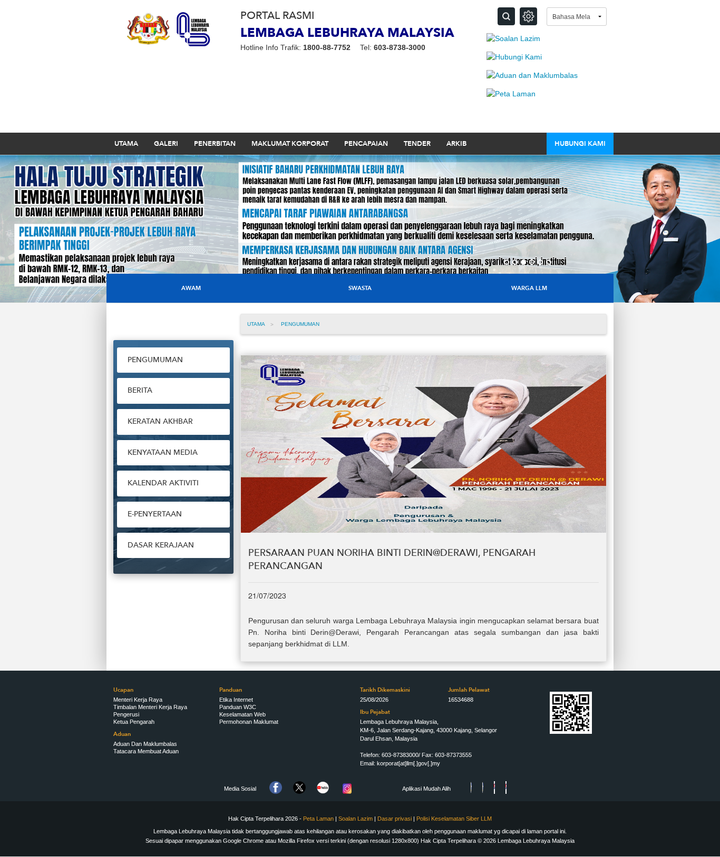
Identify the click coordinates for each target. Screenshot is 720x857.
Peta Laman (318, 818)
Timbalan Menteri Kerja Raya (150, 707)
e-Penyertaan (155, 514)
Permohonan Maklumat (248, 722)
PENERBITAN (215, 143)
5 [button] (540, 262)
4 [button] (531, 262)
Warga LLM (529, 288)
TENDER (417, 143)
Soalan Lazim (355, 818)
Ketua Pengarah (133, 722)
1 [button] (506, 262)
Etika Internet (236, 699)
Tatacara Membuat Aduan (146, 751)
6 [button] (548, 262)
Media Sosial (240, 788)
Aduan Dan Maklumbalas (145, 744)
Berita (140, 390)
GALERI (166, 143)
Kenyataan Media (163, 452)
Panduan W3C (237, 707)
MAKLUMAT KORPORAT (289, 143)
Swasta (360, 288)
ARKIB (456, 143)
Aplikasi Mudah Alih (426, 788)
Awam (191, 288)
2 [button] (515, 262)
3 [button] (523, 262)
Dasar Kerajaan (161, 545)
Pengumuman (155, 360)
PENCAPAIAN (366, 143)
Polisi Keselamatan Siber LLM (454, 818)
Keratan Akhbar (160, 421)
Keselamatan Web (242, 714)
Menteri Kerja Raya (137, 699)
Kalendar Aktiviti (163, 483)
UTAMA (126, 143)
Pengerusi (126, 714)
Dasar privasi (395, 818)
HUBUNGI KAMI (580, 143)
